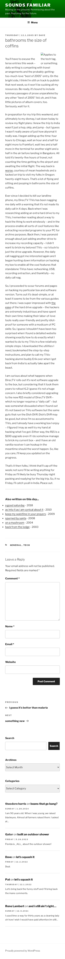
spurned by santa (15, 518)
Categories (12, 781)
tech (26, 545)
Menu (34, 22)
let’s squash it (25, 857)
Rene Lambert (14, 906)
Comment (12, 578)
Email (9, 644)
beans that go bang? (44, 803)
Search (9, 738)
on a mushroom (14, 522)
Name (9, 626)
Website (10, 662)
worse (9, 170)
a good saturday (15, 505)
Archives (10, 759)
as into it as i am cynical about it (24, 509)
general (16, 545)
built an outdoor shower (33, 834)
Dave (42, 35)
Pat (7, 879)
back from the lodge (17, 527)
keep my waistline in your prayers (25, 514)
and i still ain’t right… (42, 906)
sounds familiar (28, 5)
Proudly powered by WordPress (22, 950)
